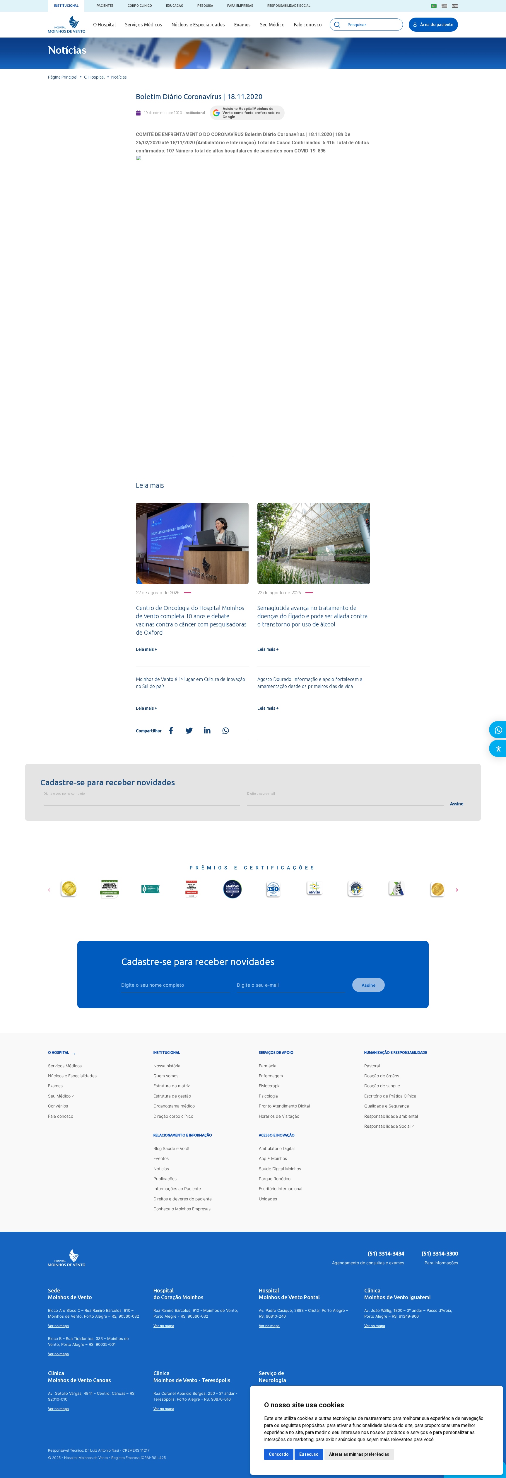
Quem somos (165, 1075)
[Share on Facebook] (171, 731)
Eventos (161, 1158)
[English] (444, 6)
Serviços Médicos (143, 24)
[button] (49, 888)
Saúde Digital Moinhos (280, 1168)
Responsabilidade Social (288, 6)
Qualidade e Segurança (386, 1105)
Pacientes (105, 6)
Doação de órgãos (381, 1075)
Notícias (161, 1168)
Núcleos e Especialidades (198, 24)
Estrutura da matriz (171, 1085)
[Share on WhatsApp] (225, 731)
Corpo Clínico (140, 6)
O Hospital (104, 24)
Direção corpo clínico (173, 1116)
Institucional (66, 6)
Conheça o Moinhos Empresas (182, 1208)
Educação (174, 6)
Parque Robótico (274, 1178)
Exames (242, 24)
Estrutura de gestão (172, 1095)
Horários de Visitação (279, 1116)
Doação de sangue (382, 1085)
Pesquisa (205, 6)
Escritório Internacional (280, 1188)
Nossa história (166, 1065)
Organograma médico (174, 1105)
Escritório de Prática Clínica (390, 1095)
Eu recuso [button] (309, 1454)
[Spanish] (455, 6)
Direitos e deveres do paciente (182, 1198)
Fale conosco (308, 24)
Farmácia (267, 1065)
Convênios (58, 1105)
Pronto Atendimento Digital (284, 1105)
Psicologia (268, 1095)
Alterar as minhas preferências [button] (359, 1454)
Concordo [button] (279, 1454)
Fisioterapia (270, 1085)
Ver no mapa (58, 1326)
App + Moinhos (273, 1158)
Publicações (165, 1178)
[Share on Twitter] (189, 731)
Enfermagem (271, 1075)
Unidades (268, 1198)
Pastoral (372, 1065)
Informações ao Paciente (177, 1188)
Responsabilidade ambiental (391, 1116)
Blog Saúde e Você (171, 1148)
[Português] (434, 6)
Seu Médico (272, 24)
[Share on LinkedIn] (207, 731)
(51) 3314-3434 (386, 1253)
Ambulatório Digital (277, 1148)
